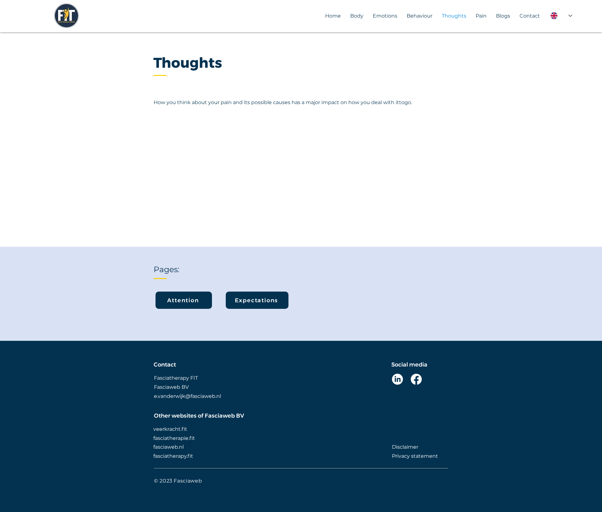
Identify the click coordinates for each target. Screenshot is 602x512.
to (401, 102)
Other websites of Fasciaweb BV (199, 415)
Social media (409, 364)
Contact (165, 364)
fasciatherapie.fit (174, 438)
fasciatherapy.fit (173, 456)
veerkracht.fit (170, 429)
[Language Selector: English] (561, 15)
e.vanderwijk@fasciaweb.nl (187, 396)
